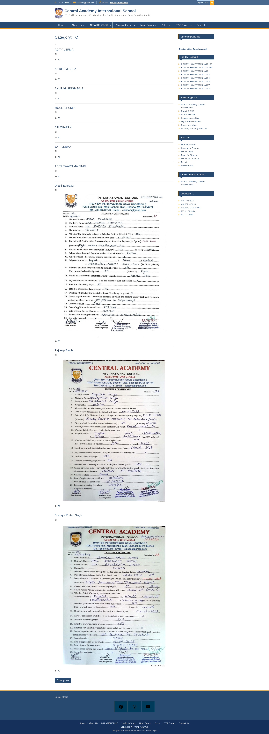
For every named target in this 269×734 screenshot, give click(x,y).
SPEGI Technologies (148, 730)
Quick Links (203, 2)
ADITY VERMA (64, 49)
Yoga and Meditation (191, 121)
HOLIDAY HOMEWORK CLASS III (195, 78)
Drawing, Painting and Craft (194, 128)
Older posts (63, 680)
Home (61, 25)
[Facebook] (121, 706)
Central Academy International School (100, 11)
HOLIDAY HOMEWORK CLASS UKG (197, 67)
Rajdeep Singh (64, 350)
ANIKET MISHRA (65, 69)
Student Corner (124, 25)
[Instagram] (134, 706)
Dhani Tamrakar (64, 185)
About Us (77, 25)
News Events (147, 25)
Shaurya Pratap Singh (68, 515)
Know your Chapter (190, 148)
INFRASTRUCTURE (99, 25)
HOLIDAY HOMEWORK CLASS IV (195, 81)
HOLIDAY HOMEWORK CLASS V (195, 85)
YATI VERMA (63, 146)
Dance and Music (189, 125)
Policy (165, 25)
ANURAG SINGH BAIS (69, 88)
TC (59, 59)
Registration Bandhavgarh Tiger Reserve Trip (193, 47)
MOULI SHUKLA (65, 107)
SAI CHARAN (63, 127)
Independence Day (190, 118)
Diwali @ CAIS (187, 111)
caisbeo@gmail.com (85, 2)
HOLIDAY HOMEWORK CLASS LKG (196, 64)
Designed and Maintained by (125, 730)
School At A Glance (190, 158)
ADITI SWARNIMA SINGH (71, 166)
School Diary (187, 151)
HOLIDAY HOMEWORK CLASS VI (195, 88)
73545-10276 (63, 2)
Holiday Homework (119, 2)
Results (184, 162)
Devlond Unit (187, 165)
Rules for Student (189, 155)
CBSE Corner (182, 25)
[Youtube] (148, 706)
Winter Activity (188, 114)
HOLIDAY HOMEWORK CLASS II (195, 74)
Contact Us (202, 25)
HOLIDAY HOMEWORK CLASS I (195, 71)
